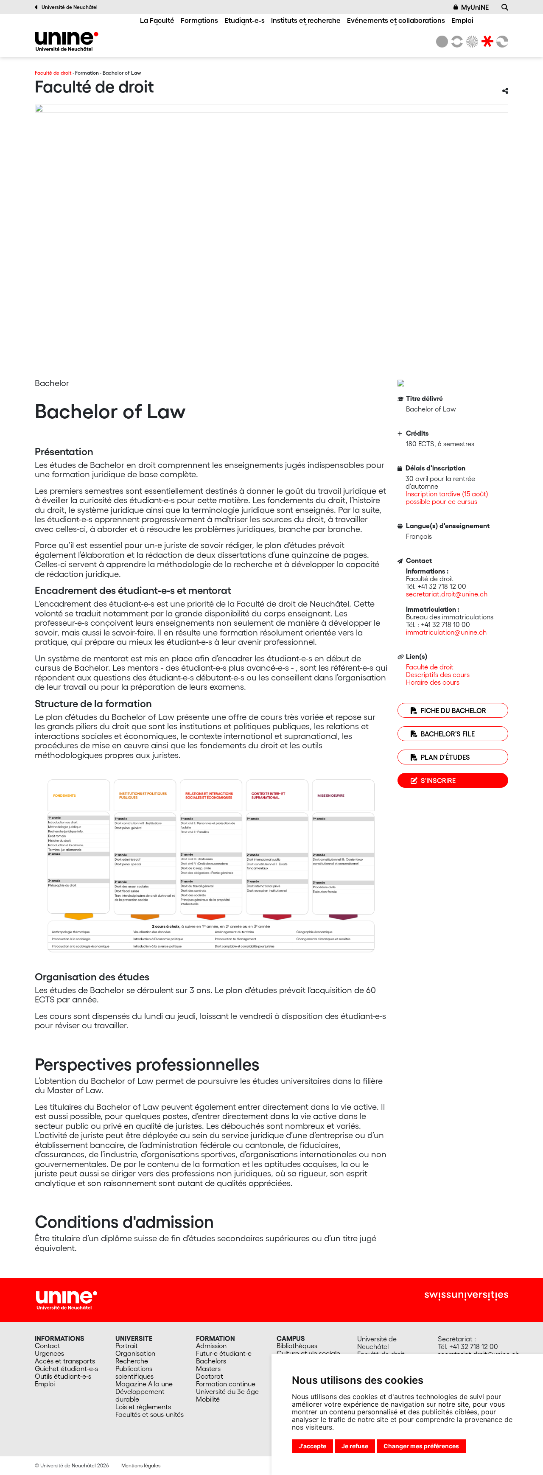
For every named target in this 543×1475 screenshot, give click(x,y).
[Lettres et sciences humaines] (455, 42)
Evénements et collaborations (396, 20)
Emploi (462, 20)
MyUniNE (475, 7)
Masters (208, 1368)
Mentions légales (140, 1465)
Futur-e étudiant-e (224, 1353)
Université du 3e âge (227, 1391)
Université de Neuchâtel (70, 7)
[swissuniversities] (466, 1296)
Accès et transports (65, 1361)
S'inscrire (438, 780)
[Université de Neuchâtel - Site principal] (66, 1299)
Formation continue (225, 1384)
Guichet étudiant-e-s (66, 1368)
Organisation (135, 1353)
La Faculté (157, 20)
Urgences (49, 1353)
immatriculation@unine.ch (446, 632)
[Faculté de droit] (66, 41)
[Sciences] (471, 42)
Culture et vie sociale (308, 1353)
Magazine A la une (144, 1384)
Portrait (126, 1345)
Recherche (131, 1361)
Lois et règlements (143, 1407)
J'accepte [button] (312, 1446)
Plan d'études (445, 757)
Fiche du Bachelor (453, 710)
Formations (199, 20)
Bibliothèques (297, 1345)
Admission (211, 1345)
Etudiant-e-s (244, 20)
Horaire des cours (432, 682)
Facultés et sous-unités (149, 1414)
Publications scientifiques (134, 1372)
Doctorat (209, 1376)
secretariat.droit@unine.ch (446, 594)
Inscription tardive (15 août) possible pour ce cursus (447, 497)
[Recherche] (504, 7)
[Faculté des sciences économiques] (501, 42)
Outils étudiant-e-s (63, 1376)
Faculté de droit (53, 73)
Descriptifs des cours (438, 674)
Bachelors (211, 1361)
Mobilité (208, 1399)
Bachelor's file (448, 734)
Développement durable (140, 1395)
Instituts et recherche (306, 20)
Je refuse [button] (354, 1446)
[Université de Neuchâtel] (442, 42)
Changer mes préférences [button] (421, 1446)
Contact (47, 1345)
